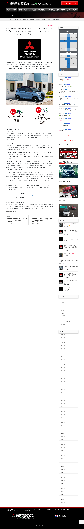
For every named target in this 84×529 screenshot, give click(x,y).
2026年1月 (63, 353)
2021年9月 (63, 494)
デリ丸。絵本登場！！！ (64, 125)
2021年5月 (63, 502)
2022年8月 (63, 463)
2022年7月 (63, 466)
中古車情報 (34, 509)
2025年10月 (63, 362)
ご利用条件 (27, 510)
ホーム (8, 509)
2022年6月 (63, 469)
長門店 (62, 326)
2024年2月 (63, 414)
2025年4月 (63, 375)
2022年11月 (63, 455)
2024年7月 (63, 400)
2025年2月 (63, 381)
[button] (69, 3)
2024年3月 (63, 411)
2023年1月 (63, 450)
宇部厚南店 (63, 313)
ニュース (51, 25)
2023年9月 (63, 428)
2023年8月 (63, 430)
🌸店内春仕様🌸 (62, 130)
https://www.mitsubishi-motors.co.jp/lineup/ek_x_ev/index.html (22, 199)
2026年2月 (63, 351)
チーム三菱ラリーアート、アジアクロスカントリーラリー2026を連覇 (71, 232)
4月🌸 (60, 120)
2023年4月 (63, 441)
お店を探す (13, 509)
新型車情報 (63, 324)
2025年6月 (63, 373)
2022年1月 (63, 483)
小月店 (62, 318)
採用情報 (63, 509)
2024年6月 (63, 403)
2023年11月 (63, 422)
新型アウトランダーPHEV (66, 321)
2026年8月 (63, 334)
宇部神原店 (63, 315)
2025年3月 (63, 378)
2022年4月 (63, 474)
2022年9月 (63, 461)
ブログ (66, 77)
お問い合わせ (9, 510)
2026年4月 (63, 345)
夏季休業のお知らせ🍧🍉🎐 (65, 86)
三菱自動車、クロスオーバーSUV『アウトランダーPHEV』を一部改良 (71, 282)
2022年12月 (63, 452)
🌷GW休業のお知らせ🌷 (64, 115)
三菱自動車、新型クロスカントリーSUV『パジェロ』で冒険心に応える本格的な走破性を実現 (71, 274)
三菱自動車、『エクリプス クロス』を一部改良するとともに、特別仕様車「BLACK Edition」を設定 (42, 220)
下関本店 (69, 77)
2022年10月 (63, 458)
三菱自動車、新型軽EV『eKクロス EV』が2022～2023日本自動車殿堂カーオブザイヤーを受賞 (17, 220)
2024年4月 (63, 408)
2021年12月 (63, 485)
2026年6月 (63, 340)
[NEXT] (76, 31)
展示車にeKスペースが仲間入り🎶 (67, 104)
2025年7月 (63, 370)
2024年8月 (63, 397)
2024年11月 (63, 389)
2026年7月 (63, 337)
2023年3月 (63, 444)
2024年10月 (63, 392)
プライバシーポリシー (18, 510)
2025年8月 (63, 367)
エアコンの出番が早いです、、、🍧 (67, 110)
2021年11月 (63, 488)
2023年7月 (63, 433)
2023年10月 (63, 425)
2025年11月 (63, 359)
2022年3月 (63, 477)
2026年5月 (63, 342)
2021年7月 (63, 499)
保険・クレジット (41, 509)
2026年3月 (63, 348)
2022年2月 (63, 480)
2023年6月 (63, 436)
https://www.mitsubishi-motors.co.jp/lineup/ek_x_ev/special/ (21, 195)
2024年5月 (63, 406)
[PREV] (61, 31)
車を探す (19, 509)
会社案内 (68, 509)
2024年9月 (63, 395)
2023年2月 (63, 447)
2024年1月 (63, 417)
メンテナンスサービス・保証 (53, 509)
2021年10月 (63, 491)
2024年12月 (63, 386)
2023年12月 (63, 419)
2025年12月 (63, 356)
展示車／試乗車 (26, 509)
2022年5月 (63, 472)
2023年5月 (63, 439)
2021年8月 (63, 496)
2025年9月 (63, 364)
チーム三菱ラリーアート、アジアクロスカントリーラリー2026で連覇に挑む (71, 239)
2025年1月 (63, 384)
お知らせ (62, 299)
